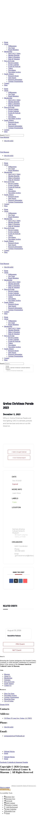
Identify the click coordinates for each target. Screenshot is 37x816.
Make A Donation (14, 57)
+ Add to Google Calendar (19, 452)
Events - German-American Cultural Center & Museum (18, 368)
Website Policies (9, 751)
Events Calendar (13, 64)
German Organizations (15, 81)
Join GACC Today (14, 53)
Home (6, 42)
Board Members (13, 50)
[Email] (25, 581)
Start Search (12, 78)
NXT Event (16, 650)
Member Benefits (13, 55)
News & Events (9, 61)
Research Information (15, 79)
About (6, 44)
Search (2, 135)
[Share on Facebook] (11, 581)
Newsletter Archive (14, 72)
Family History (9, 74)
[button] (5, 789)
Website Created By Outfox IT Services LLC (23, 785)
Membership (8, 51)
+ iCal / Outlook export (19, 457)
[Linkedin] (20, 581)
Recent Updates (13, 63)
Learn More (16, 493)
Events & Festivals (14, 66)
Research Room (13, 76)
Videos (10, 68)
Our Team (11, 48)
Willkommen (12, 46)
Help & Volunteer (14, 59)
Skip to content (5, 787)
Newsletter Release (14, 636)
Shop (6, 85)
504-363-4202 (20, 551)
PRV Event (20, 644)
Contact (6, 83)
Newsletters (12, 70)
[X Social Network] (16, 581)
